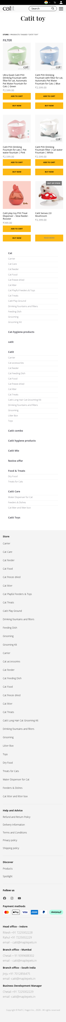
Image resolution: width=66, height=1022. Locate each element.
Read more (49, 238)
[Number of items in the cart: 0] (54, 2)
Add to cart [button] (17, 96)
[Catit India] (9, 8)
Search (36, 8)
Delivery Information (14, 824)
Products (8, 868)
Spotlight (7, 876)
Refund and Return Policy (16, 817)
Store (6, 34)
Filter (7, 40)
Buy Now (16, 105)
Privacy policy (10, 840)
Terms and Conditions (15, 832)
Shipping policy (11, 848)
